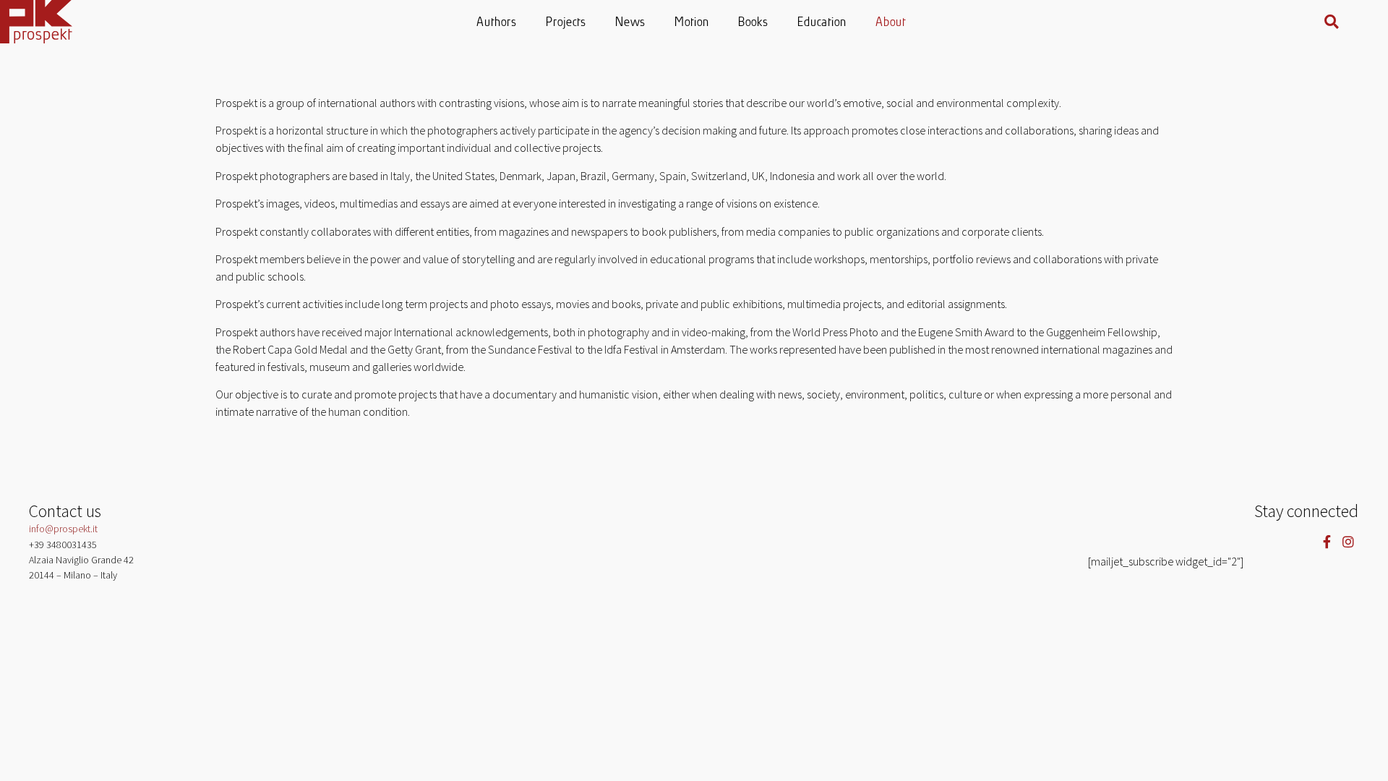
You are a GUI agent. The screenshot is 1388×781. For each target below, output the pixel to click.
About (891, 23)
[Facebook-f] (1326, 541)
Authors (497, 23)
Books (754, 23)
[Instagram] (1347, 541)
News (631, 23)
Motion (692, 23)
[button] (1331, 22)
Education (822, 23)
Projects (567, 23)
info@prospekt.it (63, 528)
